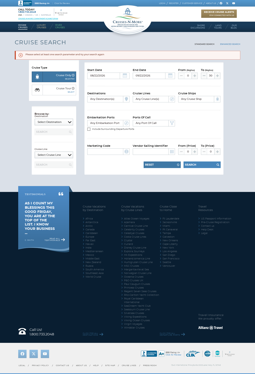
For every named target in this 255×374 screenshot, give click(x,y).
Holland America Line (137, 259)
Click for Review (62, 3)
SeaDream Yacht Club (137, 306)
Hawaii (90, 244)
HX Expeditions (133, 255)
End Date (139, 70)
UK (36, 15)
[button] (125, 76)
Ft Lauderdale (171, 219)
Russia (89, 266)
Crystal (128, 240)
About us (211, 3)
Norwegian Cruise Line (137, 273)
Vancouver (169, 266)
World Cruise (93, 277)
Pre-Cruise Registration (215, 222)
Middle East (93, 259)
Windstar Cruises (134, 328)
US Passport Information (216, 219)
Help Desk (207, 229)
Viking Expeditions (135, 317)
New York (168, 248)
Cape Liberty (170, 244)
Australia (46, 15)
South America (95, 269)
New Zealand (93, 262)
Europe (90, 237)
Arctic (89, 226)
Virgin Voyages (133, 324)
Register (173, 3)
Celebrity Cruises (134, 229)
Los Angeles (170, 251)
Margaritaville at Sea (136, 269)
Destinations (96, 93)
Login (162, 3)
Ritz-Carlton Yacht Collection (141, 295)
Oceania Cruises (133, 277)
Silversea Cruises (134, 313)
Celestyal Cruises (134, 233)
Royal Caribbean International (134, 301)
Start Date (94, 70)
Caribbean (92, 233)
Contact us (207, 226)
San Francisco (171, 259)
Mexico (90, 255)
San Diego (169, 255)
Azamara (129, 222)
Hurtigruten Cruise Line (138, 262)
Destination (41, 116)
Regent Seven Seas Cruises (140, 291)
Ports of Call (142, 117)
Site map (110, 365)
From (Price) (187, 146)
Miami (166, 226)
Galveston (169, 237)
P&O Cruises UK (133, 280)
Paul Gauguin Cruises (137, 284)
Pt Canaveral (170, 229)
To (207, 70)
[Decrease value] (204, 76)
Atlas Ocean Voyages (136, 219)
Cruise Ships (187, 93)
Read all (52, 239)
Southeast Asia (95, 273)
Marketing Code (98, 146)
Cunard (128, 244)
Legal (204, 233)
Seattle (167, 262)
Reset (149, 165)
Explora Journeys (134, 251)
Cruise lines (129, 365)
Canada (28, 15)
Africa (89, 219)
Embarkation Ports (100, 117)
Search (190, 165)
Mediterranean (94, 251)
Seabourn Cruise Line (137, 309)
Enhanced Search (230, 44)
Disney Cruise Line (135, 248)
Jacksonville (170, 222)
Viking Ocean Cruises (137, 320)
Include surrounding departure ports (111, 129)
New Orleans (170, 240)
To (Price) (207, 146)
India (88, 248)
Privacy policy (40, 365)
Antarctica (92, 222)
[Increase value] (194, 76)
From (186, 70)
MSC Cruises (131, 266)
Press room (150, 365)
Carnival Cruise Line (136, 226)
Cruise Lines (141, 93)
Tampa (167, 233)
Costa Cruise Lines (135, 237)
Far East (90, 240)
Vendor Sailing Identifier (150, 146)
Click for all (90, 334)
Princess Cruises (134, 288)
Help (96, 365)
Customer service (192, 3)
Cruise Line (41, 149)
